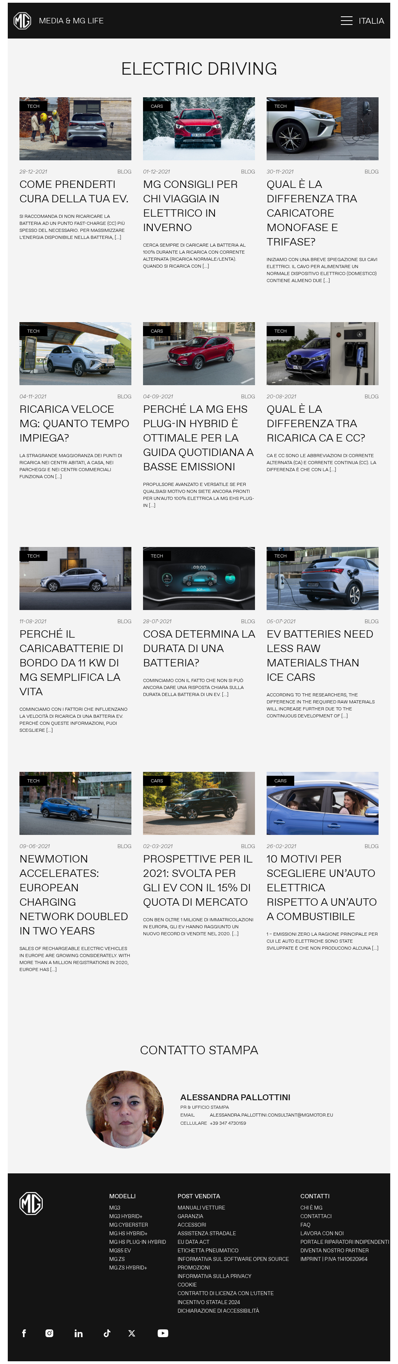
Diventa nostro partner (334, 1250)
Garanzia (190, 1216)
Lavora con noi (322, 1233)
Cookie (187, 1285)
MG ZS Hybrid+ (128, 1267)
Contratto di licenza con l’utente (226, 1293)
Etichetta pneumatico (208, 1250)
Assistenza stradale (207, 1233)
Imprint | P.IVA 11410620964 (334, 1259)
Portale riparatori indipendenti (344, 1242)
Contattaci (316, 1216)
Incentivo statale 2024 (209, 1302)
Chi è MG (311, 1207)
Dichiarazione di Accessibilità (218, 1311)
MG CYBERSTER (128, 1225)
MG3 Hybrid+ (126, 1216)
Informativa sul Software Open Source (233, 1259)
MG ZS (117, 1259)
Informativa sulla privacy (214, 1276)
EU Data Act (193, 1242)
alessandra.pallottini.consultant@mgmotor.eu (271, 1115)
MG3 (114, 1207)
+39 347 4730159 (228, 1123)
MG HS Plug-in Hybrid (137, 1242)
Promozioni (194, 1267)
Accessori (192, 1225)
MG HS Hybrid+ (128, 1233)
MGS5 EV (120, 1250)
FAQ (305, 1225)
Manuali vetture (201, 1207)
